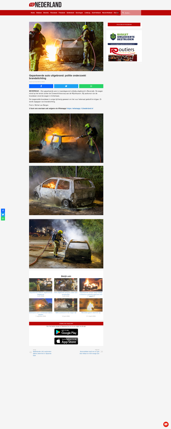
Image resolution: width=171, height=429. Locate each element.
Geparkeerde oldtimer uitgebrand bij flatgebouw (40, 293)
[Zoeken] (123, 12)
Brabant (39, 13)
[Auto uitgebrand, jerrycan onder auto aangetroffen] (65, 284)
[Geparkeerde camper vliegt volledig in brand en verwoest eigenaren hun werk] (91, 284)
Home (33, 13)
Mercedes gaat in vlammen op (90, 313)
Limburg (87, 13)
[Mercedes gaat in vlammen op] (91, 305)
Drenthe (46, 13)
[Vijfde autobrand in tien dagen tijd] (65, 305)
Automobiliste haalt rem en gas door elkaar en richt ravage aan (89, 351)
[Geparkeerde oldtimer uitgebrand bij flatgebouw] (40, 284)
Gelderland (70, 13)
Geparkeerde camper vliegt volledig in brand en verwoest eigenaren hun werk (91, 294)
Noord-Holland (107, 13)
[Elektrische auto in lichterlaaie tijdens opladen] (40, 305)
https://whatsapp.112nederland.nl (80, 108)
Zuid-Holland (96, 13)
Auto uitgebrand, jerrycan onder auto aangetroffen (65, 293)
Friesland (62, 13)
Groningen (79, 13)
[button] (166, 424)
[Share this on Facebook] (41, 86)
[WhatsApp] (91, 86)
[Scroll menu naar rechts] (118, 12)
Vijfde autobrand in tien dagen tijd (65, 313)
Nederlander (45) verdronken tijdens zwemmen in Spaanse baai (42, 352)
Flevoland (53, 13)
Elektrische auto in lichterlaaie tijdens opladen (40, 314)
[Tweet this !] (66, 86)
